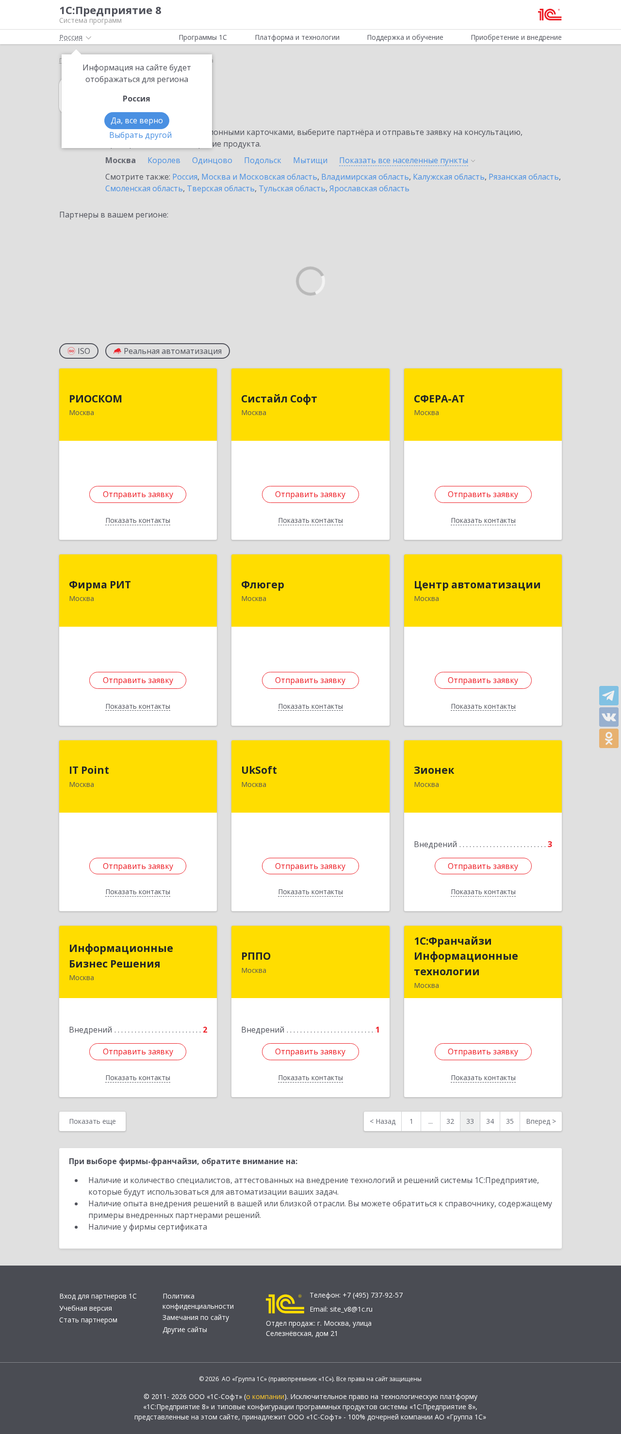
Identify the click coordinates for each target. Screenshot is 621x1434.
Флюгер (262, 584)
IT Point (89, 770)
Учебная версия (85, 1308)
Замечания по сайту (196, 1317)
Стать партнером (88, 1319)
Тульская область (292, 188)
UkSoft (259, 770)
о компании (265, 1396)
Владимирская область (365, 176)
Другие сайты (185, 1329)
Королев (163, 160)
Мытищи (310, 160)
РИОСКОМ (95, 398)
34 (490, 1121)
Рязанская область (524, 176)
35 (510, 1121)
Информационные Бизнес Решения (121, 955)
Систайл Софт (279, 398)
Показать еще (92, 1121)
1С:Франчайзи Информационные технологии (466, 956)
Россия (184, 176)
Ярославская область (369, 188)
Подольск (262, 160)
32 (450, 1121)
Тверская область (221, 188)
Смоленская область (144, 188)
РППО (256, 956)
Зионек (434, 770)
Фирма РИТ (100, 584)
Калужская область (449, 176)
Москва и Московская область (259, 176)
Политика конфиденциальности (198, 1301)
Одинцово (212, 160)
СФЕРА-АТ (439, 398)
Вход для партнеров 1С (98, 1296)
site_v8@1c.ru (351, 1309)
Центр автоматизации (477, 584)
